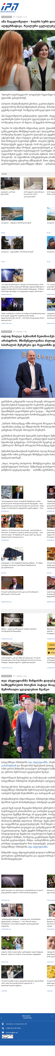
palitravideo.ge (6, 294)
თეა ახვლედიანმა (38, 762)
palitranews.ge (6, 602)
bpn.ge (3, 573)
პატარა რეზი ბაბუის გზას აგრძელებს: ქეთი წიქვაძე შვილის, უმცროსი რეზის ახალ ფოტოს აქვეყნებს (22, 953)
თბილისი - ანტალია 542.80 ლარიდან (16, 223)
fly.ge (3, 233)
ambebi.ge (5, 511)
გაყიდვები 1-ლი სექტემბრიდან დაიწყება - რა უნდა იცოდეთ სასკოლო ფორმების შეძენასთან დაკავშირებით (22, 565)
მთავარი (26, 1016)
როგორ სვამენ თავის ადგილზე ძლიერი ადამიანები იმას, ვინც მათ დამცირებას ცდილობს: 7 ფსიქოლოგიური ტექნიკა (22, 983)
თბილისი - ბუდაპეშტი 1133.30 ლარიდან (17, 252)
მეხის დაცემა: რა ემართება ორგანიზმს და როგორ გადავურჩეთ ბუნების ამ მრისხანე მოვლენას (22, 891)
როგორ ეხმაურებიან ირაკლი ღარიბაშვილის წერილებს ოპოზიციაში (19, 593)
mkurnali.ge (5, 900)
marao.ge (4, 962)
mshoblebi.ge (6, 929)
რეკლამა (27, 1018)
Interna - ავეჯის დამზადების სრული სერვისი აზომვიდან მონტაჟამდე (19, 630)
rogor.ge (4, 991)
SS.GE (4, 174)
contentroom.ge (6, 639)
